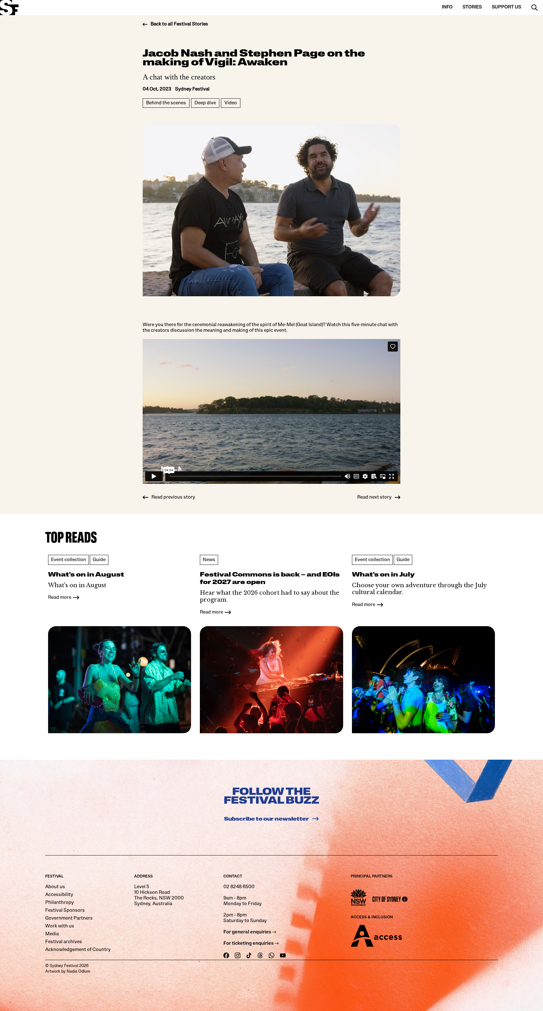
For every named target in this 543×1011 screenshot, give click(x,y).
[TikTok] (249, 956)
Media (52, 934)
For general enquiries (247, 932)
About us (55, 886)
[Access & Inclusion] (431, 935)
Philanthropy (59, 902)
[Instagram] (237, 956)
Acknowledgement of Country (78, 949)
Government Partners (69, 918)
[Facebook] (226, 956)
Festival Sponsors (65, 910)
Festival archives (63, 941)
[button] (534, 7)
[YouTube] (283, 956)
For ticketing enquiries (249, 943)
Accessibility (59, 894)
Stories (472, 7)
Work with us (59, 926)
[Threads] (260, 956)
